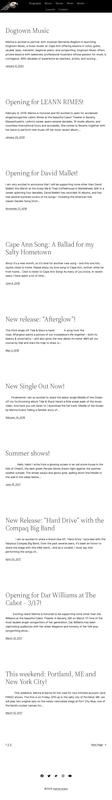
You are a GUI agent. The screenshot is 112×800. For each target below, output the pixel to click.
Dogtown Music (27, 30)
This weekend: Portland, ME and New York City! (51, 677)
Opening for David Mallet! (42, 173)
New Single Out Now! (35, 386)
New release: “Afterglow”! (41, 319)
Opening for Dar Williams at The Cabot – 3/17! (51, 599)
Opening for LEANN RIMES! (45, 102)
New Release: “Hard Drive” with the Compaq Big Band (55, 524)
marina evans (60, 788)
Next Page (98, 744)
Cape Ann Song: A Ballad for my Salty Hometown (50, 248)
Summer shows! (28, 453)
